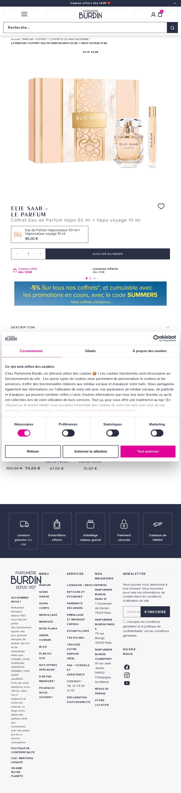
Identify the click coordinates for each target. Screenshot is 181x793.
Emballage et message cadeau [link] (76, 619)
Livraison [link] (74, 585)
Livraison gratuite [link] (23, 539)
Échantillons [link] (78, 631)
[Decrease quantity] (16, 253)
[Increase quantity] (40, 253)
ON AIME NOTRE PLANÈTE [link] (17, 772)
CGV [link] (14, 758)
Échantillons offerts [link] (57, 537)
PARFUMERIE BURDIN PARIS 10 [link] (103, 594)
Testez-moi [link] (75, 638)
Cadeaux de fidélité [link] (157, 537)
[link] (127, 666)
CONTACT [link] (74, 681)
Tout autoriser (148, 451)
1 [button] (86, 278)
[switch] (68, 433)
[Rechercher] (172, 27)
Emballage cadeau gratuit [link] (90, 537)
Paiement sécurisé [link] (124, 537)
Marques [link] (46, 621)
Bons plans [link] (48, 628)
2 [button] (90, 278)
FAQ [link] (69, 665)
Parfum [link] (45, 585)
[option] (50, 270)
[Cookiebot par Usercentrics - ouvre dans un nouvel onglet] (156, 338)
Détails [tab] (90, 351)
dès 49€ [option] (105, 270)
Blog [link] (43, 647)
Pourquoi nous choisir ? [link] (47, 692)
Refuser (33, 451)
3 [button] (94, 278)
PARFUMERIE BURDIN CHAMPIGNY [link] (103, 654)
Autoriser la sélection (90, 451)
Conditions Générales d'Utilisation (106, 410)
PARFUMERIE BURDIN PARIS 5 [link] (105, 624)
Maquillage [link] (48, 615)
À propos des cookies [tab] (150, 351)
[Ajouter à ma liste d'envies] (161, 206)
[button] (24, 14)
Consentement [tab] (31, 351)
